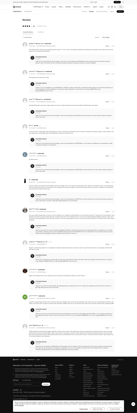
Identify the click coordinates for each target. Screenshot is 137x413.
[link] (112, 6)
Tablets (61, 6)
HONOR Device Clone (116, 374)
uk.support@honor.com (20, 399)
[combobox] (107, 37)
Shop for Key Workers (88, 375)
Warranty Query (101, 375)
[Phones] (50, 7)
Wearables (68, 6)
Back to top (120, 359)
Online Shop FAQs (87, 384)
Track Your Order (87, 378)
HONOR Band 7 (28, 11)
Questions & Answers (102, 11)
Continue (117, 2)
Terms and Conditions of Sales (102, 368)
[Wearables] (71, 7)
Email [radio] (16, 380)
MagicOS (113, 369)
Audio (70, 375)
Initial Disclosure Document (103, 388)
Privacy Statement (39, 371)
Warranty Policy (100, 373)
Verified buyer (28, 37)
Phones (47, 6)
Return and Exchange (88, 382)
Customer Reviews (28, 32)
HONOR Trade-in (87, 386)
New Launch (86, 392)
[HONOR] (17, 359)
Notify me (120, 11)
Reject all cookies (97, 409)
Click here (21, 405)
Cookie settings (83, 409)
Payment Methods (87, 380)
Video (56, 373)
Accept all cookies (115, 409)
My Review (41, 32)
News (56, 369)
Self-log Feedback (101, 377)
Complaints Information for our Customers (103, 391)
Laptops (54, 6)
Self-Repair (99, 394)
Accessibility (58, 378)
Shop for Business (87, 373)
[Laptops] (56, 7)
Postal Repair (100, 382)
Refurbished (86, 394)
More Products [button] (77, 6)
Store (120, 7)
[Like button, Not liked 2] (112, 272)
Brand (56, 367)
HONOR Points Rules (102, 396)
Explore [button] (101, 6)
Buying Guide (86, 367)
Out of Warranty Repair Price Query (102, 379)
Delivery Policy (100, 371)
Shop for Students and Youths (88, 370)
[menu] (115, 6)
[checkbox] (31, 370)
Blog (56, 371)
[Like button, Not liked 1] (113, 128)
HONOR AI (86, 6)
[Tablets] (63, 7)
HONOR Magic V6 (38, 6)
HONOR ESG (58, 375)
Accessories (72, 377)
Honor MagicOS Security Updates (102, 385)
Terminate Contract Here (88, 396)
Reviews (91, 11)
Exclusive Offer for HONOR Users (89, 389)
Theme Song (58, 377)
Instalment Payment (87, 377)
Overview (84, 11)
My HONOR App (115, 372)
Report (107, 46)
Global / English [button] (93, 2)
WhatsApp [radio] (27, 380)
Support (95, 6)
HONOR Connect (115, 370)
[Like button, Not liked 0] (112, 46)
